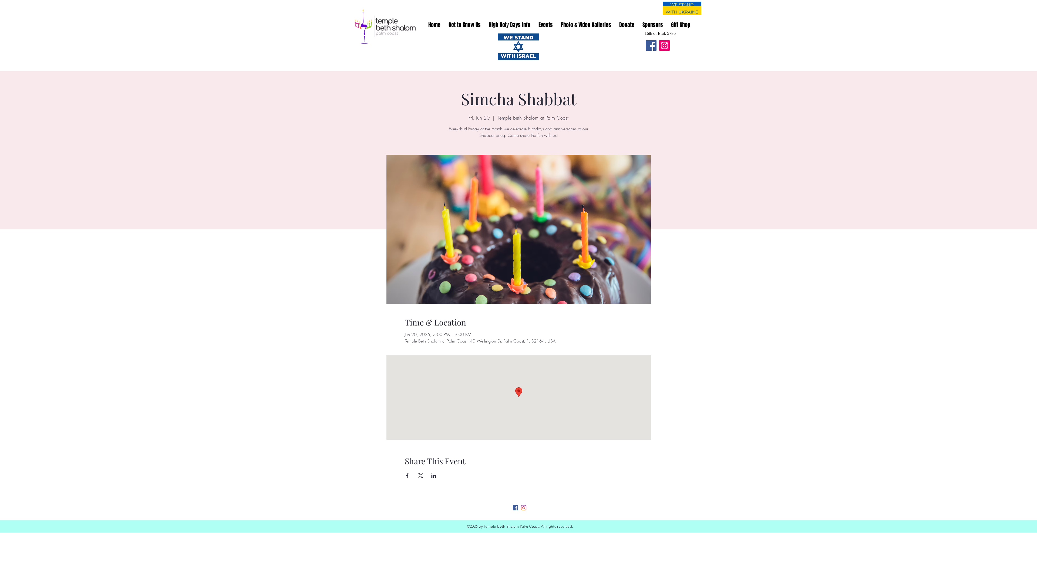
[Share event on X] (420, 475)
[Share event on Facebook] (407, 475)
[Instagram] (664, 45)
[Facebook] (651, 45)
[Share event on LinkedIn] (433, 475)
